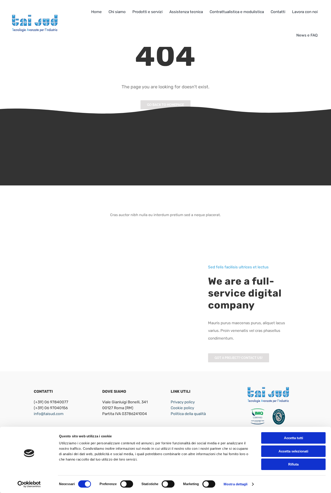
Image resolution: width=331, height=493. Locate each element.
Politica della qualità (188, 413)
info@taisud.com (48, 413)
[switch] (126, 484)
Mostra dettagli (236, 484)
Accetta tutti (293, 438)
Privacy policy (183, 402)
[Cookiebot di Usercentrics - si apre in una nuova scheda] (29, 484)
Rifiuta (293, 464)
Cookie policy (182, 408)
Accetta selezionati (293, 451)
